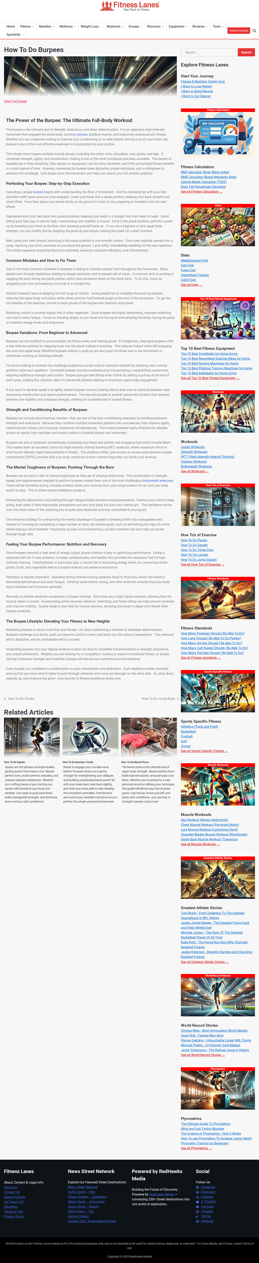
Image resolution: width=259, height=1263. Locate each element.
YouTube (207, 1206)
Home (10, 26)
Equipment (176, 26)
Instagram (208, 1192)
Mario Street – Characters (86, 1202)
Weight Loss (90, 26)
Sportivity (13, 34)
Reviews (198, 26)
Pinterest (207, 1221)
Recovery (154, 26)
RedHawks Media (161, 1194)
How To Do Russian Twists (78, 762)
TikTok (205, 1216)
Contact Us (12, 1192)
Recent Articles (238, 30)
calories (81, 134)
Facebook (207, 1187)
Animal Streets (78, 1216)
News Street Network (83, 1187)
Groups (133, 26)
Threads (206, 1211)
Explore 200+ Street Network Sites (92, 1221)
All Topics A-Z (14, 1202)
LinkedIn (206, 1197)
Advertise (10, 1207)
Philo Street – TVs (81, 1211)
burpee (38, 192)
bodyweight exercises (157, 481)
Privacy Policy (14, 1216)
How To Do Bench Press (135, 762)
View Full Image (15, 101)
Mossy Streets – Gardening (87, 1197)
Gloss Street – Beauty (83, 1206)
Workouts (113, 26)
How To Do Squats (14, 762)
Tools (217, 26)
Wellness (66, 26)
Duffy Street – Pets (81, 1192)
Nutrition (45, 26)
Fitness (25, 26)
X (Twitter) (208, 1202)
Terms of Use (13, 1212)
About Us (10, 1187)
